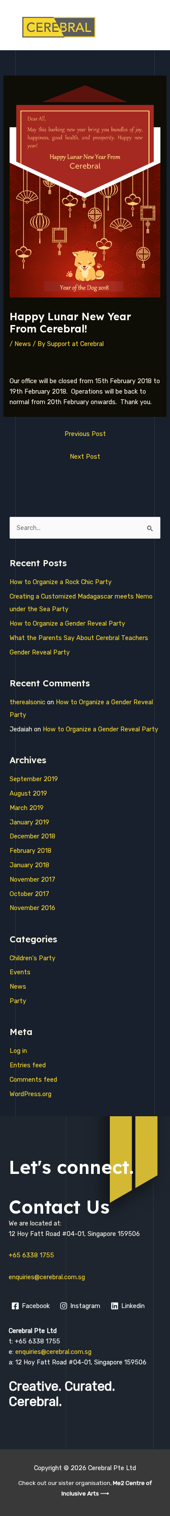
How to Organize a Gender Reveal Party (67, 623)
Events (20, 972)
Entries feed (28, 1065)
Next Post (85, 456)
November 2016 (32, 908)
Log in (18, 1051)
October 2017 (29, 894)
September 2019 (34, 779)
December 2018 (32, 836)
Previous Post (85, 434)
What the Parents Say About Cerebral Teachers (79, 638)
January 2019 (29, 822)
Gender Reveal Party (40, 652)
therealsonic (27, 702)
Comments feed (33, 1079)
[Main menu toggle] (152, 27)
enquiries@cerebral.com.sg (47, 1277)
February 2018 (30, 851)
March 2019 (27, 808)
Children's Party (32, 958)
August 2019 (28, 793)
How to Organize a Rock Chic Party (61, 582)
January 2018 (29, 865)
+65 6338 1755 (31, 1255)
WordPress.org (30, 1094)
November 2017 (32, 879)
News (22, 344)
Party (18, 1001)
